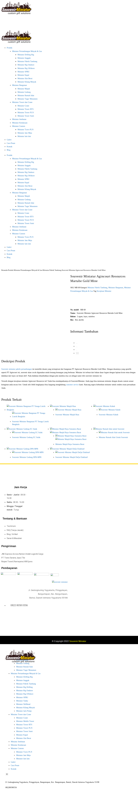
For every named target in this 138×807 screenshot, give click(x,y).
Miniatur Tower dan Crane (22, 102)
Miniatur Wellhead (23, 704)
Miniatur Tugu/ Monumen (27, 99)
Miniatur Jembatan (19, 119)
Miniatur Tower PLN (26, 113)
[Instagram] (62, 616)
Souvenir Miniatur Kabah (108, 415)
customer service (72, 385)
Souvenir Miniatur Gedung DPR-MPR (26, 457)
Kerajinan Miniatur (104, 291)
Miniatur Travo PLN (25, 130)
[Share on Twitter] (77, 343)
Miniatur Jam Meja (25, 133)
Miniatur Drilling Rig (26, 55)
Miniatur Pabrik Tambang (27, 61)
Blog (8, 150)
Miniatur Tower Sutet (26, 116)
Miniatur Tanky (22, 701)
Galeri (9, 140)
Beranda (4, 270)
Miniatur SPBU (23, 72)
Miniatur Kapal (23, 75)
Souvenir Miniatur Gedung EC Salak (26, 437)
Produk (9, 48)
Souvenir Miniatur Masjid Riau (67, 415)
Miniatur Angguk (24, 58)
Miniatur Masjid (24, 89)
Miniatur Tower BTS (26, 109)
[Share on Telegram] (77, 353)
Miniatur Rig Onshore (26, 65)
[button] (81, 298)
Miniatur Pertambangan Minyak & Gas (27, 51)
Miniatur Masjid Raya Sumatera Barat (69, 444)
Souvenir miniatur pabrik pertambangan (16, 369)
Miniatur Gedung (24, 92)
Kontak (9, 147)
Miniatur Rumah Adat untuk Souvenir (113, 437)
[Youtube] (66, 616)
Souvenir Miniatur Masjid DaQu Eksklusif (71, 457)
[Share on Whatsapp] (77, 350)
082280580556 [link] (11, 787)
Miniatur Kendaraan (19, 123)
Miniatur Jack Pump (24, 711)
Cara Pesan (11, 143)
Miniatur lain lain (24, 136)
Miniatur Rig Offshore (26, 68)
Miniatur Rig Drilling (24, 687)
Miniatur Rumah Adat (26, 95)
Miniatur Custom (18, 126)
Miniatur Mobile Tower (25, 721)
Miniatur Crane (23, 106)
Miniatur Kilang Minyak (27, 82)
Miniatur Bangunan (19, 85)
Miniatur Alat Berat (25, 78)
